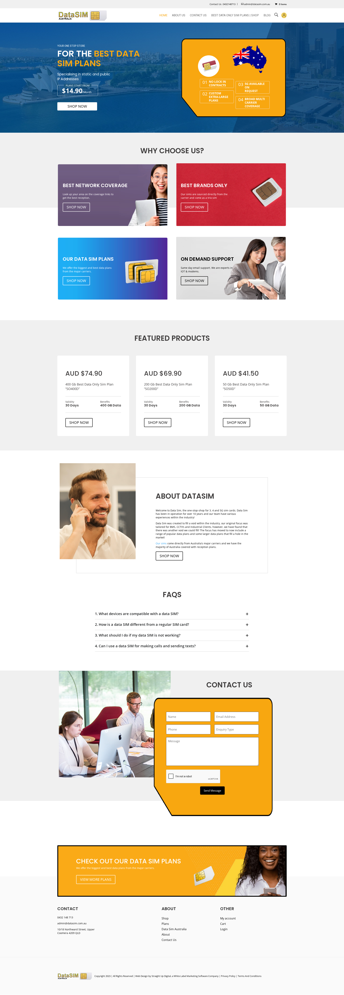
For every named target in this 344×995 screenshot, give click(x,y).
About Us (178, 15)
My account (228, 918)
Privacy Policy (228, 976)
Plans (165, 924)
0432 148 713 (65, 917)
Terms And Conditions (249, 976)
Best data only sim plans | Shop (235, 15)
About (166, 934)
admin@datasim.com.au (256, 4)
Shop (165, 918)
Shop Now (77, 106)
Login (224, 929)
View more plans (95, 879)
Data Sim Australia (174, 929)
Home (163, 15)
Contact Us (198, 15)
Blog (267, 15)
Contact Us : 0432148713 (222, 4)
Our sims (161, 543)
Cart (223, 924)
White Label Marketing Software (191, 976)
